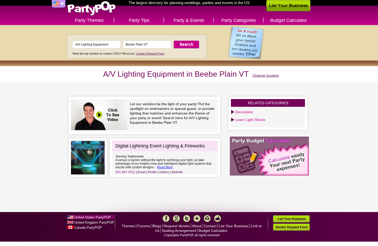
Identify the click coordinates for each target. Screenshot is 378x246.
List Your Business (234, 226)
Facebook (166, 218)
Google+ (176, 218)
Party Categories (238, 20)
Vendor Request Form (291, 227)
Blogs (156, 226)
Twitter (186, 218)
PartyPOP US (91, 8)
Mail (207, 218)
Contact (210, 226)
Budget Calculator (288, 20)
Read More (165, 167)
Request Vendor (177, 226)
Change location (266, 75)
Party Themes (89, 20)
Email (142, 172)
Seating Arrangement (179, 231)
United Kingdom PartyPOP (94, 222)
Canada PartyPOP (88, 228)
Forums (143, 226)
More (197, 218)
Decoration (244, 112)
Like (217, 218)
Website (177, 172)
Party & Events (189, 20)
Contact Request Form (150, 53)
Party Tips (139, 20)
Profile (152, 172)
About (197, 226)
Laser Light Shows (250, 120)
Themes (128, 226)
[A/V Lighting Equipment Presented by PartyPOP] (100, 115)
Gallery (164, 172)
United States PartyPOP (92, 217)
